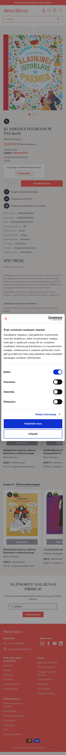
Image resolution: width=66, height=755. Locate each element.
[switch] (57, 382)
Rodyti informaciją (45, 414)
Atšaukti (33, 433)
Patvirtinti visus (33, 423)
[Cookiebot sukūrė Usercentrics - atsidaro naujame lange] (48, 318)
